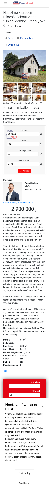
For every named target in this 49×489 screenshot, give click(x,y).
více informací (10, 460)
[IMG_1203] (39, 99)
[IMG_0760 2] (24, 66)
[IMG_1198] (10, 99)
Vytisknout (13, 45)
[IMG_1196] (24, 88)
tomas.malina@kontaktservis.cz (18, 202)
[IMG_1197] (39, 88)
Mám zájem (24, 171)
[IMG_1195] (10, 88)
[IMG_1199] (24, 99)
